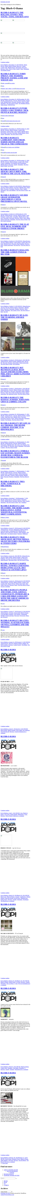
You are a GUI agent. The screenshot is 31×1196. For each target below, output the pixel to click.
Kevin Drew (17, 898)
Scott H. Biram (18, 731)
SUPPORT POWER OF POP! (11, 1175)
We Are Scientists (22, 983)
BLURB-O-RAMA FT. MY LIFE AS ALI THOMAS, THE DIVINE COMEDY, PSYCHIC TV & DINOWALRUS (15, 426)
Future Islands (13, 814)
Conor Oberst (17, 242)
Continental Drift (13, 531)
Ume (16, 983)
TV (5, 1183)
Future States (10, 131)
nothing (24, 643)
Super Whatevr (22, 532)
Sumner (2, 420)
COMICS (6, 1185)
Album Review (9, 100)
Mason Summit (19, 475)
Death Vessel (12, 982)
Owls (25, 814)
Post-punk (6, 218)
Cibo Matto (15, 1068)
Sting (21, 69)
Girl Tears (16, 187)
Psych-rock (14, 558)
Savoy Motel (26, 218)
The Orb (5, 311)
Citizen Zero (24, 557)
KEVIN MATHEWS (12, 1171)
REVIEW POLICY (9, 1174)
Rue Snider (16, 363)
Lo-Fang (18, 982)
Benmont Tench (16, 1159)
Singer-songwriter (5, 219)
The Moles (24, 645)
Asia (21, 813)
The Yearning (16, 364)
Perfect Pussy (4, 899)
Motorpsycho (24, 898)
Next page (5, 1163)
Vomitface (23, 502)
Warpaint (17, 1069)
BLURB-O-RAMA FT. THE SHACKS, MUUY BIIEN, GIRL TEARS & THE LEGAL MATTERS (15, 171)
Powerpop (14, 133)
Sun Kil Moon (22, 1160)
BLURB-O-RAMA (8, 650)
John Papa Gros (9, 417)
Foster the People (9, 898)
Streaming (26, 69)
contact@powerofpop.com (7, 1194)
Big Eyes (11, 643)
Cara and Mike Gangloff (7, 614)
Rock (7, 69)
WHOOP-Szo (11, 105)
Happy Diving (11, 583)
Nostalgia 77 (22, 1068)
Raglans (17, 309)
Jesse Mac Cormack (10, 475)
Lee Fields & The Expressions (18, 163)
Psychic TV (6, 446)
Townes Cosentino (5, 586)
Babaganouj (17, 529)
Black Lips (3, 896)
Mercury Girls (4, 532)
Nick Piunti (3, 133)
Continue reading (5, 62)
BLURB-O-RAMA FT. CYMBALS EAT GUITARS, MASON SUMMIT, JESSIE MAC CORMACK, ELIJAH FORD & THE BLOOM (15, 454)
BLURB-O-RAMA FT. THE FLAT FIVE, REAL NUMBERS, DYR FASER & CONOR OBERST (15, 226)
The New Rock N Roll (12, 103)
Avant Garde (17, 613)
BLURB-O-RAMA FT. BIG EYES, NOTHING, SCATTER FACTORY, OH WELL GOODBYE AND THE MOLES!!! (15, 623)
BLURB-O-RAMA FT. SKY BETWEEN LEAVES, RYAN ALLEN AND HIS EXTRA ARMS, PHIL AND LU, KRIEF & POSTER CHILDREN (15, 372)
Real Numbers (20, 244)
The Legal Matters (11, 190)
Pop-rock (24, 67)
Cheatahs (9, 1068)
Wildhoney (25, 533)
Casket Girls (4, 1068)
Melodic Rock (11, 67)
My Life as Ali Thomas (21, 444)
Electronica (3, 131)
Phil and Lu (7, 391)
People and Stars (9, 615)
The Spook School (12, 533)
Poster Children (25, 391)
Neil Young (18, 67)
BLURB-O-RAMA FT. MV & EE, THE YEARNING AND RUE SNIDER (14, 317)
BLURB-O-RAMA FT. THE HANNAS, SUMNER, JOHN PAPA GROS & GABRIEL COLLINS (15, 399)
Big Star (7, 307)
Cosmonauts (24, 614)
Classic (24, 66)
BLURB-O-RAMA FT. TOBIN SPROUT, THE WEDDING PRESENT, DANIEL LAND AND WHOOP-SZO (14, 77)
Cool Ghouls (17, 614)
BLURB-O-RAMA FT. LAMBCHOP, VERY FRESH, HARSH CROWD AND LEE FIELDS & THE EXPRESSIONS (14, 141)
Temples (12, 1069)
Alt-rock (15, 100)
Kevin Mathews (5, 64)
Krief (23, 390)
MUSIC (21, 64)
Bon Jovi (19, 66)
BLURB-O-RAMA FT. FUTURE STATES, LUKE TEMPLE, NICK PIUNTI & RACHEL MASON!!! (14, 110)
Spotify (18, 69)
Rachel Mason (21, 133)
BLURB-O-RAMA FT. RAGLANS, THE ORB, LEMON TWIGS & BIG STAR (15, 252)
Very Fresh (10, 166)
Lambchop (7, 163)
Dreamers (23, 499)
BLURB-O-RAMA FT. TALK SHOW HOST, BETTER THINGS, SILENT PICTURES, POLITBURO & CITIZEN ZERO (15, 540)
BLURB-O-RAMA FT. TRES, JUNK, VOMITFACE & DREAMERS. (13, 483)
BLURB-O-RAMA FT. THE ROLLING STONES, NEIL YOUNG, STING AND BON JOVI (15, 14)
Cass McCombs (5, 531)
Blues (6, 66)
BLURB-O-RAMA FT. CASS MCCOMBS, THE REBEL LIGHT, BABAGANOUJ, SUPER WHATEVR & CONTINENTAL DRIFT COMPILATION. (15, 510)
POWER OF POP (5, 2)
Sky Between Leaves (12, 394)
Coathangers (23, 896)
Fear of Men (19, 730)
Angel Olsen (8, 1159)
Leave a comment (19, 816)
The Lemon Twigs (15, 310)
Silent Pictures (4, 560)
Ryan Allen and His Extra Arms (17, 392)
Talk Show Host (12, 560)
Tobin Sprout (4, 105)
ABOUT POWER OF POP (11, 1170)
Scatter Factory (17, 645)
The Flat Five (17, 245)
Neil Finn (10, 1160)
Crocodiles (15, 216)
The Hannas (8, 420)
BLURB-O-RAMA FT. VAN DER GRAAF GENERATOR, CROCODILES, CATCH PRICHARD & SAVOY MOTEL (14, 198)
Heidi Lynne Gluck (20, 583)
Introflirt (3, 615)
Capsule (17, 896)
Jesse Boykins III (5, 731)
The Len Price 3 (10, 983)
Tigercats (19, 533)
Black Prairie (4, 730)
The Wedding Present (24, 103)
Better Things (8, 557)
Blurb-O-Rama (12, 66)
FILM (5, 1182)
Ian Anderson (26, 730)
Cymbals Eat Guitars (13, 474)
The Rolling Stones (5, 70)
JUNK (2, 501)
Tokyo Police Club (10, 816)
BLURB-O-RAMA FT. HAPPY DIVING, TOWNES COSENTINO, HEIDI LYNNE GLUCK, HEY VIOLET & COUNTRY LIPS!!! (15, 566)
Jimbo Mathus (4, 1160)
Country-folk (4, 67)
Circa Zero (7, 814)
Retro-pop (19, 558)
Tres (20, 502)
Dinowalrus (4, 444)
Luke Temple (17, 131)
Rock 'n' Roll (12, 69)
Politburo (3, 558)
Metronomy (21, 814)
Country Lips (25, 582)
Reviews (3, 69)
